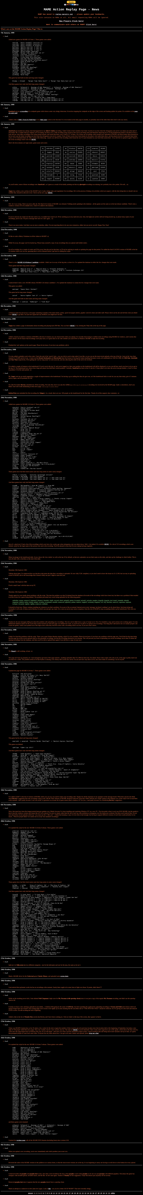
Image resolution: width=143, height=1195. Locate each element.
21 (80, 1193)
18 (72, 1193)
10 (51, 1193)
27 (96, 1193)
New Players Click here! (71, 21)
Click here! (91, 24)
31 (106, 1193)
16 (67, 1193)
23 (85, 1193)
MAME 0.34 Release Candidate (28, 262)
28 (98, 1193)
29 (101, 1193)
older (113, 1193)
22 (83, 1193)
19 (75, 1193)
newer (30, 1193)
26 (93, 1193)
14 (62, 1193)
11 (54, 1193)
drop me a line (94, 1033)
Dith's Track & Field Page (27, 119)
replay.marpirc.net (64, 14)
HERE (75, 1030)
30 (104, 1193)
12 (56, 1193)
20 (77, 1193)
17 (69, 1193)
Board (13, 651)
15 (64, 1193)
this (49, 1188)
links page (43, 119)
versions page (20, 1140)
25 (90, 1193)
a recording (24, 111)
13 (59, 1193)
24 (88, 1193)
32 (109, 1193)
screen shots (64, 976)
